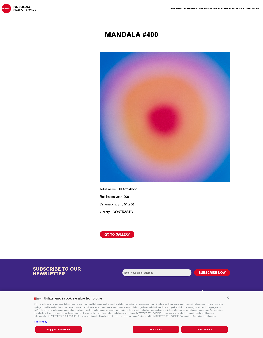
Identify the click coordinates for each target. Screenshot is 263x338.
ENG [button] (258, 8)
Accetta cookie (204, 329)
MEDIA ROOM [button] (220, 8)
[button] (227, 297)
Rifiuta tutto (156, 329)
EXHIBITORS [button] (190, 8)
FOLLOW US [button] (235, 8)
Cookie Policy (40, 321)
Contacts (249, 8)
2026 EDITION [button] (205, 8)
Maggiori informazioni (58, 329)
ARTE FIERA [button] (176, 8)
